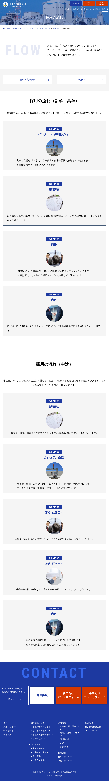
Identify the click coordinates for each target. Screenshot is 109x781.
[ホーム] (4, 28)
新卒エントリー (65, 757)
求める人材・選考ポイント (70, 727)
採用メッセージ (10, 727)
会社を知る (36, 744)
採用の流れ (65, 739)
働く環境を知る (38, 723)
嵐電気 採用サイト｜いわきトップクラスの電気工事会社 (54, 772)
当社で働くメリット (42, 727)
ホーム (6, 723)
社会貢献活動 (39, 760)
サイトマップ (91, 730)
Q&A (62, 743)
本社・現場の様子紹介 (43, 734)
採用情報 (62, 723)
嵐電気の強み (39, 748)
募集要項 (64, 747)
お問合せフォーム (14, 699)
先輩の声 (7, 734)
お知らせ (89, 723)
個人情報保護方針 (93, 727)
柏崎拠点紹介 (39, 738)
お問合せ (62, 753)
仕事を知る (8, 730)
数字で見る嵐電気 (41, 752)
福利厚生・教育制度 (42, 730)
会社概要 (37, 756)
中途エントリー (65, 761)
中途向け (81, 79)
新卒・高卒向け (28, 79)
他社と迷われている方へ (70, 733)
